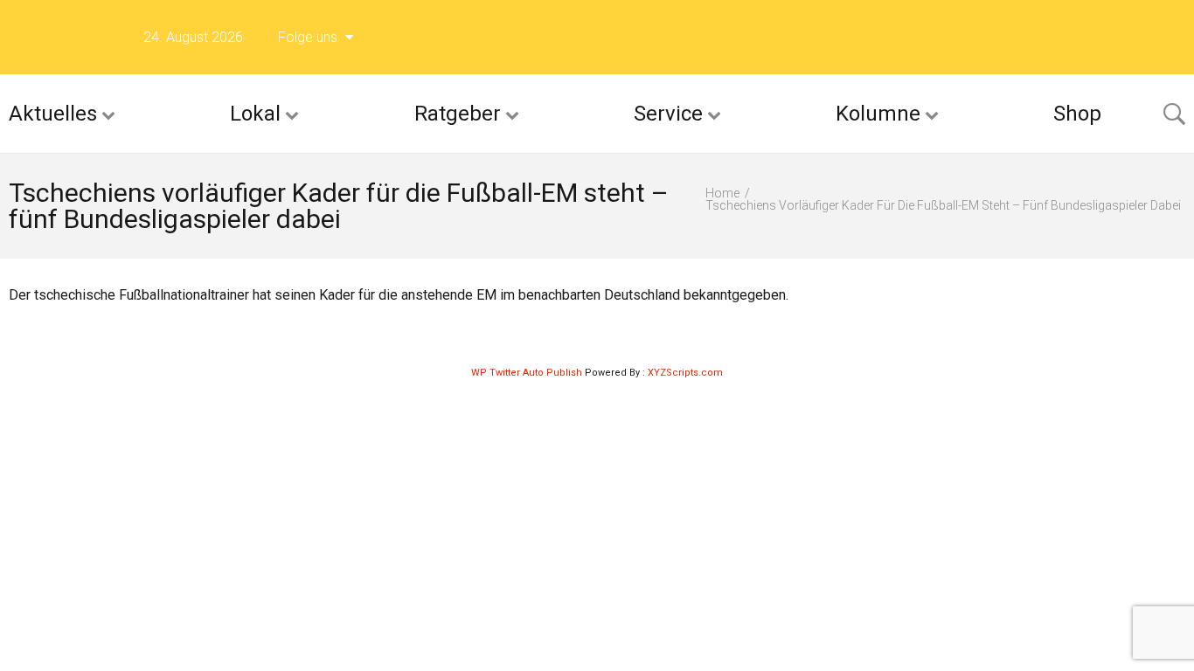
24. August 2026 (193, 37)
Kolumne (878, 113)
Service (668, 113)
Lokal (255, 113)
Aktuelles (53, 113)
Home (722, 193)
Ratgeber (457, 113)
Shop (1077, 113)
